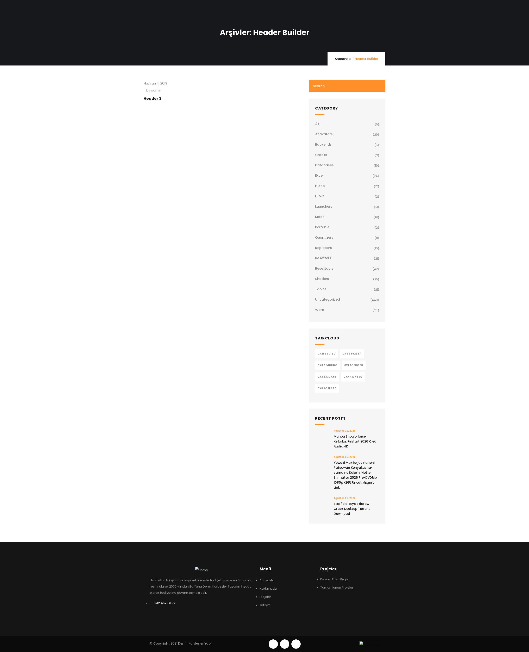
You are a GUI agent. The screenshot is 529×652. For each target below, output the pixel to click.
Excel (319, 175)
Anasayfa (343, 59)
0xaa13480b (353, 376)
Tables (320, 289)
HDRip (320, 185)
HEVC (319, 196)
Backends (323, 144)
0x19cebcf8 (353, 365)
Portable (322, 227)
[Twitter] (273, 644)
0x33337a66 (327, 376)
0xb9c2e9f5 (327, 388)
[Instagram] (296, 644)
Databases (324, 165)
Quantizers (324, 237)
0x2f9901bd (327, 353)
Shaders (322, 278)
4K (317, 123)
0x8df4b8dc (327, 365)
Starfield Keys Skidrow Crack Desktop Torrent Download (352, 509)
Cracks (321, 154)
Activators (324, 134)
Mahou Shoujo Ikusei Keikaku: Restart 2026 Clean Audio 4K (356, 441)
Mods (319, 216)
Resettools (324, 268)
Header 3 (152, 98)
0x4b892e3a (352, 353)
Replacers (323, 247)
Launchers (323, 206)
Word (319, 309)
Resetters (323, 258)
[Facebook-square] (284, 644)
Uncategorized (327, 299)
